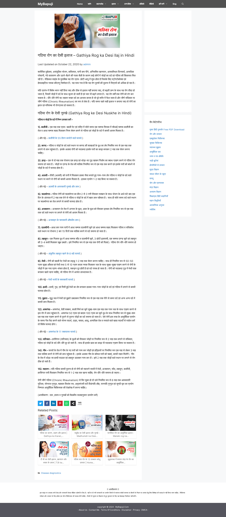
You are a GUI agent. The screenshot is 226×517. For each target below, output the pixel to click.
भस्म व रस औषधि (156, 156)
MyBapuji (45, 4)
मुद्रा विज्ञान (154, 169)
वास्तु (152, 178)
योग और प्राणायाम (157, 183)
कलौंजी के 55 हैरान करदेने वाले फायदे (65, 138)
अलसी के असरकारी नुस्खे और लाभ (64, 186)
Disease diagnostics (51, 473)
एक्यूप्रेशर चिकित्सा (157, 138)
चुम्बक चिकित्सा (156, 143)
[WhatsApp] (66, 403)
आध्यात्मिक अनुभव (157, 205)
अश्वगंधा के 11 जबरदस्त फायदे (61, 331)
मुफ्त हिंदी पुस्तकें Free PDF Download (167, 129)
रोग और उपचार (156, 134)
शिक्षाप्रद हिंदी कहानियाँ (159, 196)
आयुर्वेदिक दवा (155, 151)
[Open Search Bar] (182, 4)
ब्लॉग (89, 4)
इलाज (114, 4)
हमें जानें (161, 4)
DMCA (144, 510)
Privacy (136, 510)
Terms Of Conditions (110, 510)
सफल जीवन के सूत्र (158, 174)
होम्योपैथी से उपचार (157, 165)
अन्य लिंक (127, 4)
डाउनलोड (99, 4)
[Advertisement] (168, 55)
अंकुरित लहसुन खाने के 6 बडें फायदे (64, 253)
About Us (83, 510)
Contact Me (94, 510)
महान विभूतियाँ (155, 200)
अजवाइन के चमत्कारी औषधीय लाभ (63, 220)
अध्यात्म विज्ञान (155, 191)
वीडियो (151, 4)
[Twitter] (40, 403)
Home (80, 4)
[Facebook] (47, 403)
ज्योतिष (152, 209)
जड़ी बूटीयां (154, 160)
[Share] (73, 403)
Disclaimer (126, 510)
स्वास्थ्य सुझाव (155, 147)
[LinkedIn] (53, 403)
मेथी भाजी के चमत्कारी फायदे (60, 279)
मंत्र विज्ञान (154, 187)
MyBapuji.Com (122, 507)
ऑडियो (141, 4)
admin (87, 64)
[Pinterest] (60, 403)
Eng (174, 4)
